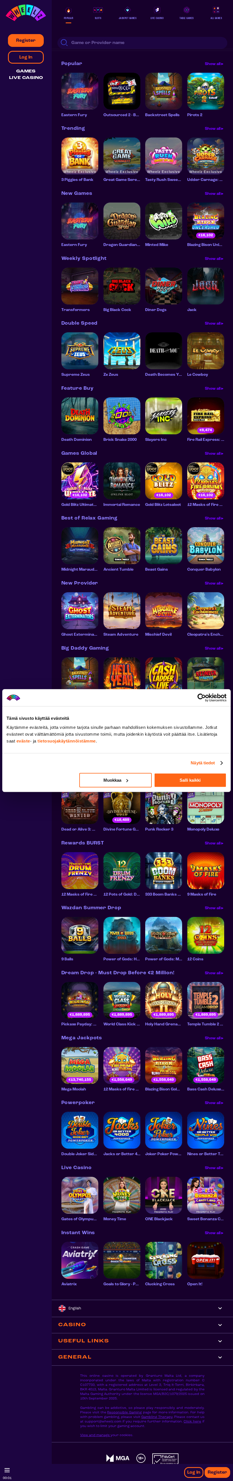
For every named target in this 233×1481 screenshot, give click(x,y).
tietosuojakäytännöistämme (67, 741)
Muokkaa (112, 780)
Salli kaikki (190, 780)
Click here (192, 1421)
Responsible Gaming (124, 1412)
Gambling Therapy (156, 1417)
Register (217, 1472)
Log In (193, 1472)
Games (26, 71)
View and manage (95, 1435)
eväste (23, 741)
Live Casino (26, 78)
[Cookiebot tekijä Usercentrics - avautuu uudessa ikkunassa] (201, 697)
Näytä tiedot (203, 762)
